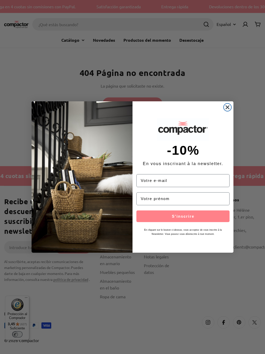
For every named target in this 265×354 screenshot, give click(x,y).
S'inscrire (183, 216)
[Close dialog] (227, 107)
